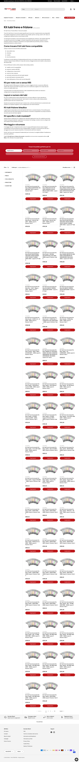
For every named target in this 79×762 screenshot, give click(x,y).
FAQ (24, 731)
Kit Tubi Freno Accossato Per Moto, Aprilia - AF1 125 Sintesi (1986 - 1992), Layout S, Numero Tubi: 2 (67, 386)
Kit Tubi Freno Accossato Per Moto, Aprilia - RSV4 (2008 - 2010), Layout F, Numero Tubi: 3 (50, 696)
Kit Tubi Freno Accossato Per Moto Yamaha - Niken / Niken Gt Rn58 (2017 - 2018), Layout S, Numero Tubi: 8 (33, 352)
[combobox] (43, 9)
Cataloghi (6, 738)
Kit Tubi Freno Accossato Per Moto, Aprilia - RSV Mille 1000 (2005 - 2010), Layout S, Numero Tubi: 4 (32, 697)
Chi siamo (50, 1)
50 (54, 711)
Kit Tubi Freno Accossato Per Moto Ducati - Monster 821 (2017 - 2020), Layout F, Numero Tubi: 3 (32, 221)
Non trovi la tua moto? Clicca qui (39, 156)
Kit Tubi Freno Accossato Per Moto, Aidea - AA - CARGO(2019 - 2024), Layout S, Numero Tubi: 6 (67, 352)
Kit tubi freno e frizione (11, 20)
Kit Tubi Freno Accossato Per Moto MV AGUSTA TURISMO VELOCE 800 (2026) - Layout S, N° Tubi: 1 (50, 289)
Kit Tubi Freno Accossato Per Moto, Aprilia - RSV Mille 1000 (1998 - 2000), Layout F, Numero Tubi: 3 (50, 635)
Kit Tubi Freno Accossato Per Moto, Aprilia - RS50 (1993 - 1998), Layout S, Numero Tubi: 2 (67, 572)
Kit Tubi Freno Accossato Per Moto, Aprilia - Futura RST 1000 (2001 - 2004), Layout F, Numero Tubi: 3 (67, 417)
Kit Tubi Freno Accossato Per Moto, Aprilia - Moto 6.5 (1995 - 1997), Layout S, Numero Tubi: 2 (50, 449)
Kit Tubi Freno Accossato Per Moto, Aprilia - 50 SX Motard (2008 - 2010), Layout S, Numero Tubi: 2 (50, 386)
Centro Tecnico (7, 741)
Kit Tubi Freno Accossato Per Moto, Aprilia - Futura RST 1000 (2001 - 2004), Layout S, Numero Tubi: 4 (32, 449)
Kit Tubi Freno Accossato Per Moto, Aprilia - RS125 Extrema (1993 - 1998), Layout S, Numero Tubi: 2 (32, 542)
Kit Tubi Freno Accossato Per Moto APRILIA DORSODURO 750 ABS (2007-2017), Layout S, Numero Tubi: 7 (32, 188)
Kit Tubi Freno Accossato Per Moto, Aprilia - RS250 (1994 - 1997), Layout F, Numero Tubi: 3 (50, 542)
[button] (74, 9)
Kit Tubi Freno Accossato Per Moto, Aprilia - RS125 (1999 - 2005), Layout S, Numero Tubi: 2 (32, 511)
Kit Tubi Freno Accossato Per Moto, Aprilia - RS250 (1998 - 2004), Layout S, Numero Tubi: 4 (50, 573)
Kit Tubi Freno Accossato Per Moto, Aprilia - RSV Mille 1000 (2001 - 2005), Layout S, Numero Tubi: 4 (50, 666)
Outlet (57, 17)
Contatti (6, 733)
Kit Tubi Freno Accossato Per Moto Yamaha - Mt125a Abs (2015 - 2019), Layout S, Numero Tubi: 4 (67, 320)
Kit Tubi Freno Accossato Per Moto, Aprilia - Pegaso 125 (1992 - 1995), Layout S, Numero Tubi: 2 (33, 480)
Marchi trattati (57, 1)
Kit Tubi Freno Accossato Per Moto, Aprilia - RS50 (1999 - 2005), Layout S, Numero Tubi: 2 (32, 604)
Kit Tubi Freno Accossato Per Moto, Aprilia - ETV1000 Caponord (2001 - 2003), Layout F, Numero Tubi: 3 (32, 417)
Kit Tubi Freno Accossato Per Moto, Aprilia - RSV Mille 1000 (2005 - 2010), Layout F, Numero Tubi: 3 (67, 666)
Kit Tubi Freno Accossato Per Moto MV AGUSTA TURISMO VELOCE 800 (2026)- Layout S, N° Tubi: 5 (67, 289)
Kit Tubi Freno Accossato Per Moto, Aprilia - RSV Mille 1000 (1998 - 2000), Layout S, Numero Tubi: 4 (67, 635)
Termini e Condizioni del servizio (31, 733)
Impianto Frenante (8, 17)
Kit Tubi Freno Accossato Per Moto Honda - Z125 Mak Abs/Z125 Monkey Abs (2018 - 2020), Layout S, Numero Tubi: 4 (50, 255)
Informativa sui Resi (28, 738)
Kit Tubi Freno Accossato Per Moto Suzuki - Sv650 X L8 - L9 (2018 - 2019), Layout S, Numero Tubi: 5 (32, 320)
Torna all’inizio (39, 721)
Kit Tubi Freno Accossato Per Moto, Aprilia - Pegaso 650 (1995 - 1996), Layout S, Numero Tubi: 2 (50, 480)
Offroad (30, 17)
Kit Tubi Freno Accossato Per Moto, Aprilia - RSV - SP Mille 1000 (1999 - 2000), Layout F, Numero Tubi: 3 (67, 604)
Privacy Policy (27, 741)
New (53, 17)
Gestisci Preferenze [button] (28, 746)
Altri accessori (45, 17)
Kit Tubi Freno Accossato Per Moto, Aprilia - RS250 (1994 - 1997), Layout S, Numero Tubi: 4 (67, 542)
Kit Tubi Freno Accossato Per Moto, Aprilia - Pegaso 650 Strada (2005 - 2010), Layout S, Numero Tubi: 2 (67, 480)
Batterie (37, 17)
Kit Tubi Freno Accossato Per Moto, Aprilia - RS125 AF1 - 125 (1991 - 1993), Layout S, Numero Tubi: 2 (67, 511)
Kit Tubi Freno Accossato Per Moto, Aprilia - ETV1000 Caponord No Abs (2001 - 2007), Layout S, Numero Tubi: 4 (50, 417)
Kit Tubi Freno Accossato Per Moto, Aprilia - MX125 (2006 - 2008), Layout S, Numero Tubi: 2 (67, 449)
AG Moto (8, 757)
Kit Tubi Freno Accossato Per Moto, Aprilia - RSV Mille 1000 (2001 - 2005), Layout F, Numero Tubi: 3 (32, 666)
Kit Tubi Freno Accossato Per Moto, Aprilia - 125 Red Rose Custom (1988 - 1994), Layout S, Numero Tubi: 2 (32, 386)
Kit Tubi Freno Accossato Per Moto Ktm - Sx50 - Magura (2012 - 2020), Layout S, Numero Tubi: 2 (32, 289)
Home (5, 20)
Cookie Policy (27, 743)
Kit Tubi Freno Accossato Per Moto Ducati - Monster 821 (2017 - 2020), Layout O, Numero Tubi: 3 (50, 221)
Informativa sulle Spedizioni (30, 736)
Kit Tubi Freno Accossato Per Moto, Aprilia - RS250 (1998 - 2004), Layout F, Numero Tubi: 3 (32, 573)
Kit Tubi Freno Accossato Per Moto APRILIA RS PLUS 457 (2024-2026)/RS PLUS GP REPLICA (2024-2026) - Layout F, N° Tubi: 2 (50, 189)
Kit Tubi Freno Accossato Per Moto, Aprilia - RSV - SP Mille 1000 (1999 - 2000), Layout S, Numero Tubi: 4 (32, 635)
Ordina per (14, 167)
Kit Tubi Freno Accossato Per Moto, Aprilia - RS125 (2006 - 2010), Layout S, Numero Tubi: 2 (50, 511)
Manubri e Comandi (20, 17)
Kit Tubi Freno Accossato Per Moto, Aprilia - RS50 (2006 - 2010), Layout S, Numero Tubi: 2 (50, 603)
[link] (39, 711)
